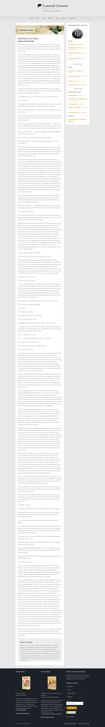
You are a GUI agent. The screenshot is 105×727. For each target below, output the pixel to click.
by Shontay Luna (76, 81)
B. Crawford (75, 95)
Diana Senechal (77, 84)
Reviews (63, 18)
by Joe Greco (76, 104)
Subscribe (68, 701)
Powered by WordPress (70, 723)
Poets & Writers (71, 693)
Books (38, 18)
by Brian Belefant (76, 44)
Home (43, 18)
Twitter (69, 690)
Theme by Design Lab (83, 723)
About (31, 18)
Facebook (70, 686)
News (56, 18)
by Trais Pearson (77, 112)
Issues (50, 18)
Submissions (71, 18)
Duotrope (70, 696)
